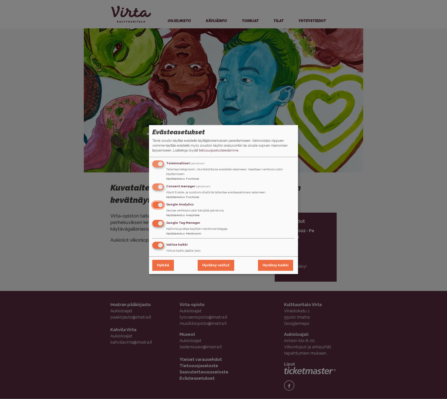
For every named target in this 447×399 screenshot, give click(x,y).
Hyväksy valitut (216, 265)
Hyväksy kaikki (275, 265)
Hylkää (163, 265)
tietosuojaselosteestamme (218, 150)
